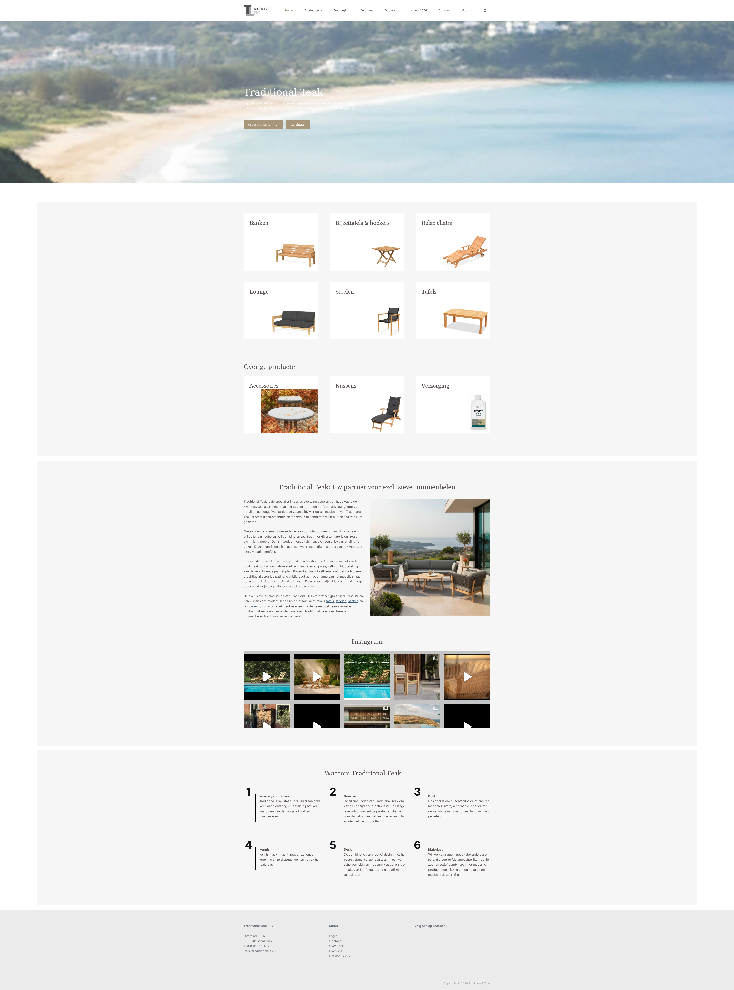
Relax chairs (436, 223)
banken (353, 601)
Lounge (259, 292)
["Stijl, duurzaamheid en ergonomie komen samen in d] (467, 727)
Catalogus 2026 (340, 956)
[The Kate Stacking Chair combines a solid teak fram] (417, 677)
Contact (444, 10)
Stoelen (344, 292)
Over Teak (336, 946)
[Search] (485, 10)
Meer (464, 10)
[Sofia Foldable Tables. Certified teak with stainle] (267, 727)
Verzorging (341, 10)
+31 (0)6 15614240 (257, 946)
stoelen (341, 601)
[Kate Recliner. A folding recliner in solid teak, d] (317, 727)
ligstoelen (251, 606)
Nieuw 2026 (419, 10)
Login (333, 936)
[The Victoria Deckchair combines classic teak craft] (267, 677)
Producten (311, 10)
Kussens (345, 386)
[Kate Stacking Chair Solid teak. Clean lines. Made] (367, 727)
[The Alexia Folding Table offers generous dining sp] (317, 677)
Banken (259, 223)
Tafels (429, 292)
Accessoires (263, 386)
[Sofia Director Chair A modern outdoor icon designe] (417, 727)
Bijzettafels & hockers (362, 223)
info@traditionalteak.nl (260, 951)
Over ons (367, 10)
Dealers (390, 10)
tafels (330, 601)
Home (289, 10)
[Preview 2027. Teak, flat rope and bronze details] (467, 677)
